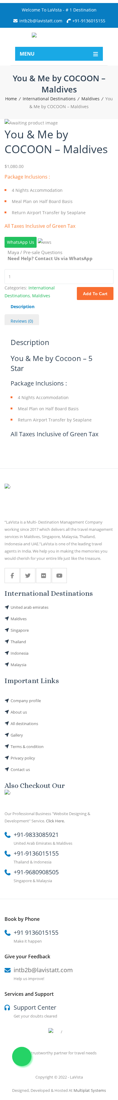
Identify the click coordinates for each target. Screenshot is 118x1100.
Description (22, 306)
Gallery (17, 735)
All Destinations (24, 723)
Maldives (90, 99)
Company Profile (26, 700)
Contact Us (20, 769)
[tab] (23, 307)
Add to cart (95, 293)
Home (11, 99)
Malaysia (18, 664)
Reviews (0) (22, 321)
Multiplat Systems (90, 1090)
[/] (12, 575)
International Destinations (49, 99)
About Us (19, 712)
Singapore (20, 630)
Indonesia (19, 653)
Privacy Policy (23, 758)
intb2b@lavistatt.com (43, 970)
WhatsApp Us (20, 242)
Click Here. (55, 821)
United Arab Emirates (29, 607)
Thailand (18, 641)
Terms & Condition (27, 746)
